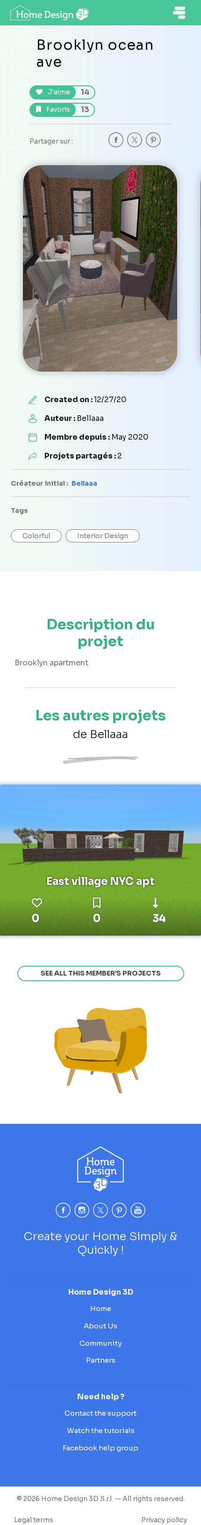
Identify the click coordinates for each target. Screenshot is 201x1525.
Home (100, 1308)
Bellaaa (84, 483)
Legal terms (33, 1520)
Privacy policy (164, 1520)
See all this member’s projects (101, 973)
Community (100, 1343)
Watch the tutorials (101, 1430)
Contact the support (100, 1413)
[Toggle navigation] (179, 13)
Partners (100, 1360)
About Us (100, 1325)
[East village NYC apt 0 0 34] (100, 859)
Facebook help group (100, 1447)
